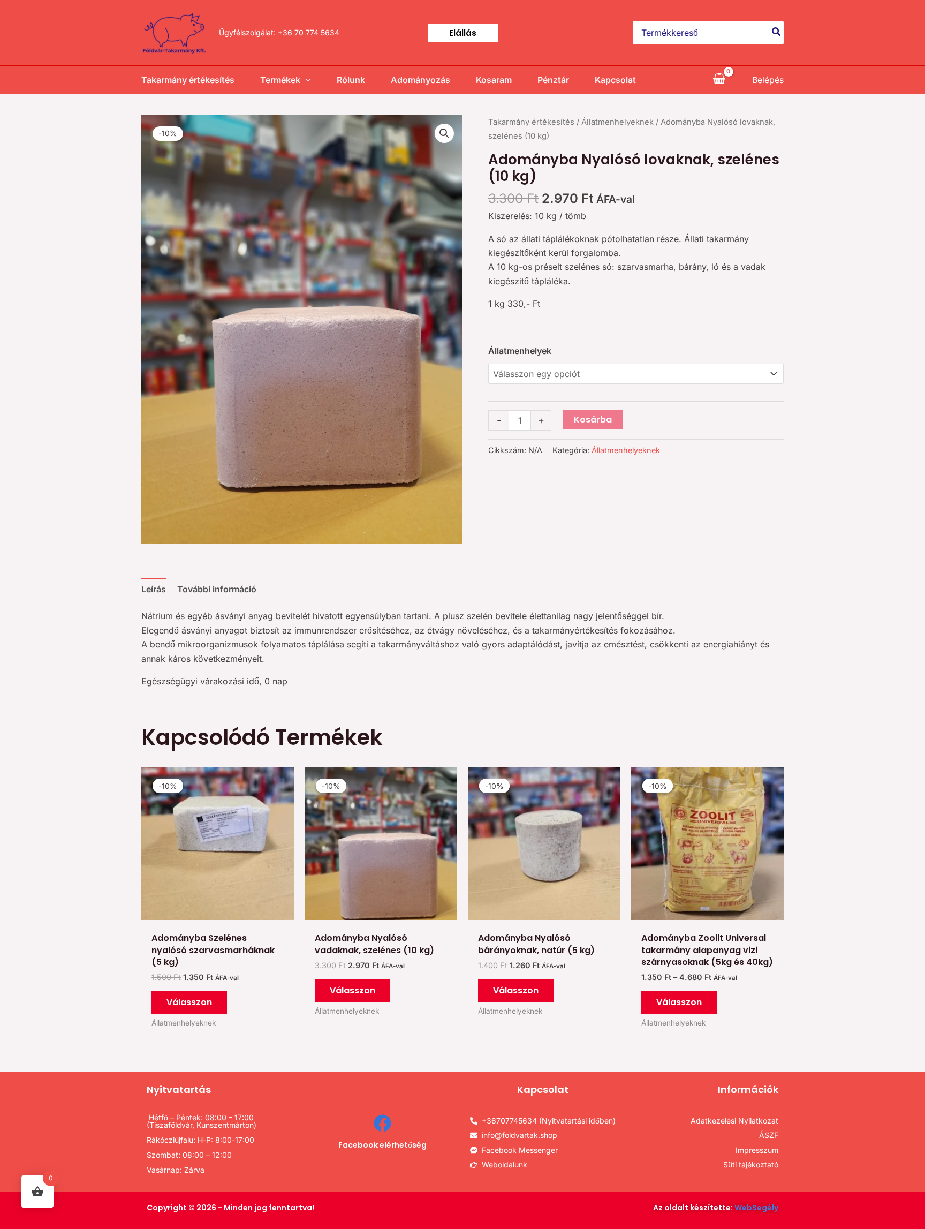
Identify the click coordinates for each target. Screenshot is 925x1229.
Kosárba (593, 419)
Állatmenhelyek (519, 350)
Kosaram (494, 79)
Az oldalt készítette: (715, 1207)
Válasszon (189, 1002)
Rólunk (351, 79)
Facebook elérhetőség (382, 1145)
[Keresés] (777, 32)
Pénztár (553, 79)
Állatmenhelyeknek (617, 122)
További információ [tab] (216, 589)
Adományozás (420, 79)
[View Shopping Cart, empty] (719, 80)
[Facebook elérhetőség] (382, 1123)
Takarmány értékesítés (187, 79)
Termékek (280, 79)
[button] (463, 33)
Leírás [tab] (153, 589)
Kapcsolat (615, 79)
